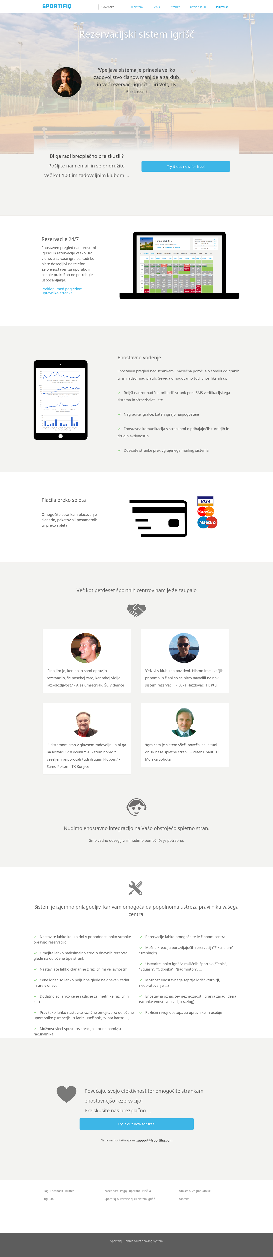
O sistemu (137, 7)
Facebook (56, 1191)
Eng (45, 1199)
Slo (52, 1199)
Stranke (175, 7)
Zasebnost (111, 1191)
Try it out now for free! (186, 166)
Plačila (146, 1191)
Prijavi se (222, 7)
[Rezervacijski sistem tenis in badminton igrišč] (56, 6)
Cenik (156, 7)
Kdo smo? (184, 1191)
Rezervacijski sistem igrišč (137, 1199)
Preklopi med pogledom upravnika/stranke (62, 291)
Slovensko (108, 7)
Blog (46, 1191)
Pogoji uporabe (130, 1191)
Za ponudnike (201, 1191)
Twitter (69, 1191)
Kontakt (183, 1199)
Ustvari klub (198, 7)
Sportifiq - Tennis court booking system (136, 1241)
